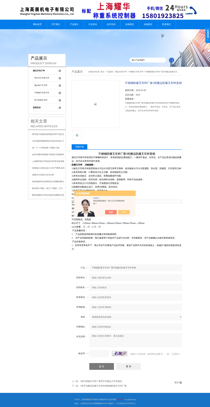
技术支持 (111, 24)
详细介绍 (79, 147)
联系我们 (166, 24)
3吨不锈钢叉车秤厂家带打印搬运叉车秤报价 (101, 381)
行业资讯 (92, 24)
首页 (102, 72)
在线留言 (148, 24)
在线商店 (129, 24)
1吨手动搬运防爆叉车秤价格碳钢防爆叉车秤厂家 (103, 386)
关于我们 (56, 24)
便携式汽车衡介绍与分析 (43, 175)
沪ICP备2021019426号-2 (126, 403)
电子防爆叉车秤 (40, 100)
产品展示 (74, 24)
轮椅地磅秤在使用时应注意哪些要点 (48, 181)
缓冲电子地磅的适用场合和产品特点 (48, 134)
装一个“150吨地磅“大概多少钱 (45, 148)
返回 (176, 382)
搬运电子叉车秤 (40, 85)
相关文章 (39, 121)
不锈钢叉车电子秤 (41, 93)
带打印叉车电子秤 (41, 78)
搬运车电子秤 (121, 72)
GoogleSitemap (130, 399)
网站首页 (37, 24)
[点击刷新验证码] (119, 353)
